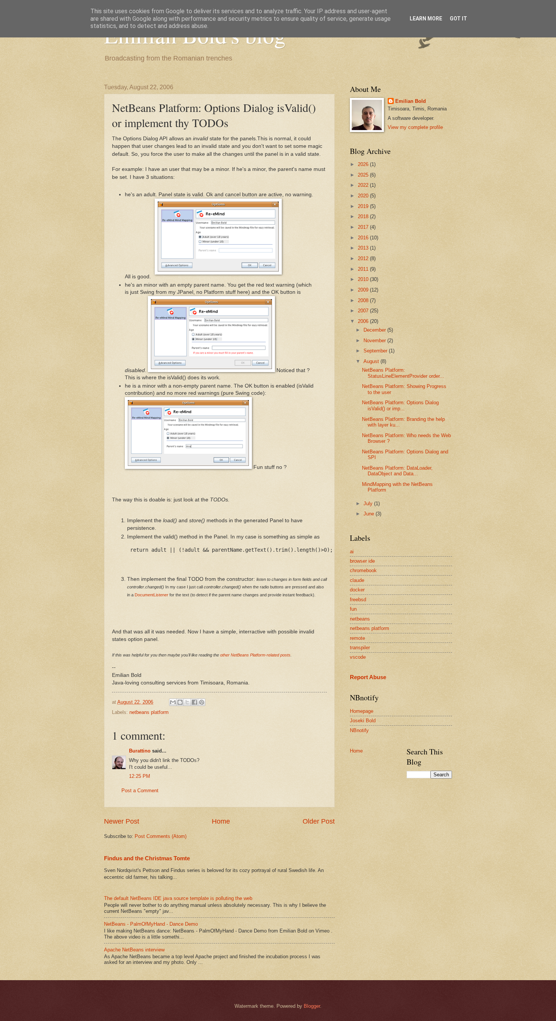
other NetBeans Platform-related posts (255, 655)
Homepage (361, 711)
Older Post (319, 821)
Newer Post (121, 821)
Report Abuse (368, 677)
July (368, 503)
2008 (364, 300)
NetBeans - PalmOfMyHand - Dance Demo (151, 924)
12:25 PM (139, 776)
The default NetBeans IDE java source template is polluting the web (178, 898)
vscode (358, 657)
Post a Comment (139, 790)
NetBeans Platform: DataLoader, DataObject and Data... (397, 470)
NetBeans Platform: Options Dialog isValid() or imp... (400, 405)
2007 (364, 310)
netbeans (360, 619)
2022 (364, 185)
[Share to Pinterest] (201, 702)
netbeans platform (149, 712)
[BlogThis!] (180, 702)
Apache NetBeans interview (134, 950)
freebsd (358, 599)
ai (352, 551)
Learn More (426, 19)
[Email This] (173, 702)
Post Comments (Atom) (160, 836)
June (369, 514)
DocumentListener (151, 595)
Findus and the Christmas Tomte (147, 858)
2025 (364, 175)
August (372, 361)
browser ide (362, 561)
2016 (364, 238)
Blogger (312, 1006)
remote (357, 638)
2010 (364, 279)
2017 (364, 227)
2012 (364, 258)
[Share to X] (187, 702)
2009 (364, 290)
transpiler (360, 647)
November (375, 340)
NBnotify (359, 730)
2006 (364, 321)
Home (221, 821)
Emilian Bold (410, 101)
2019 (364, 206)
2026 (364, 164)
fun (353, 609)
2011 (364, 269)
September (376, 351)
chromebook (363, 570)
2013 (364, 248)
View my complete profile (415, 127)
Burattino (140, 751)
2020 (364, 196)
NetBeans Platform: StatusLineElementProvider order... (403, 373)
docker (357, 590)
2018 (364, 216)
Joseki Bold (363, 720)
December (375, 330)
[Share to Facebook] (194, 702)
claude (357, 580)
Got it (458, 19)
